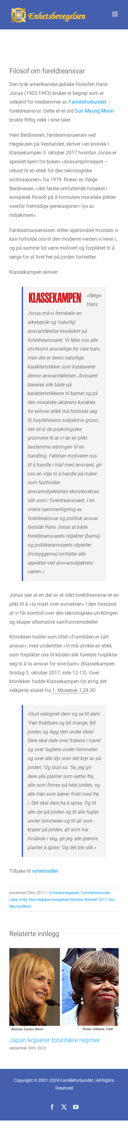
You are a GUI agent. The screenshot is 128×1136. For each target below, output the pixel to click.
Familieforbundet (87, 102)
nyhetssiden (45, 871)
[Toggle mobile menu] (115, 14)
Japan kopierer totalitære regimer (54, 1040)
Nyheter (76, 899)
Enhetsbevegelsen (64, 893)
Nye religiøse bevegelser (49, 899)
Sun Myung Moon (94, 111)
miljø (23, 899)
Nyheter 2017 (96, 899)
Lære (13, 899)
